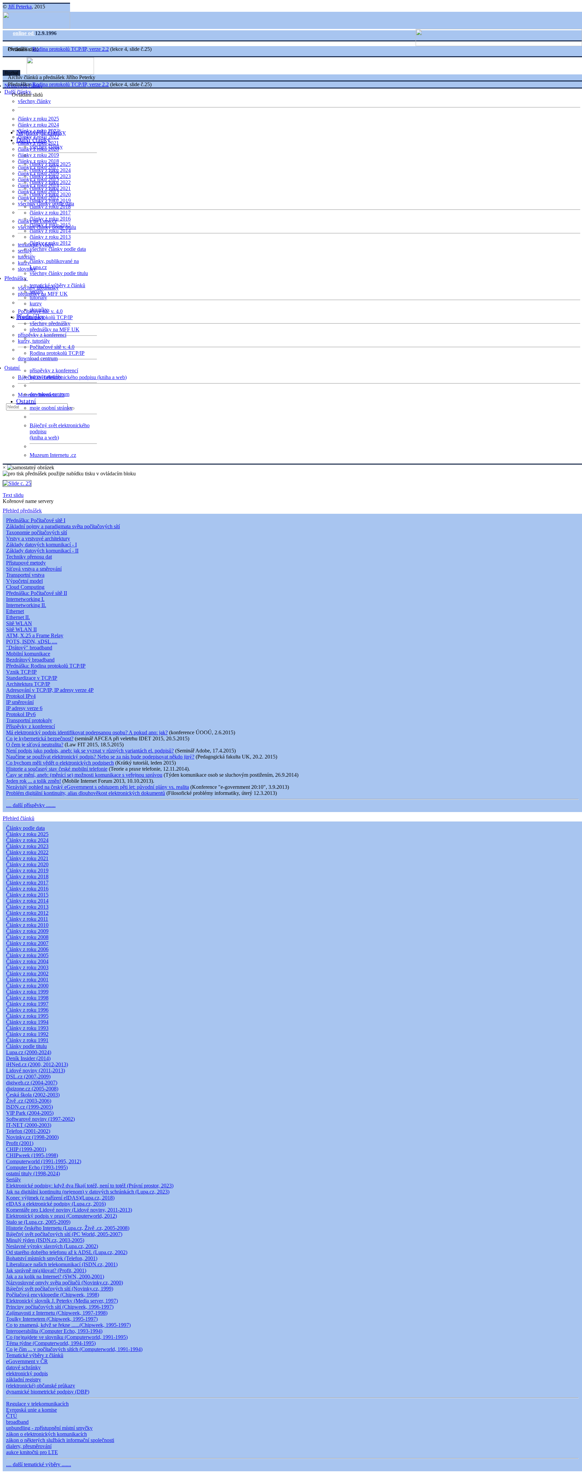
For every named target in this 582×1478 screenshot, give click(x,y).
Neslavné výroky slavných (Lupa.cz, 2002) (52, 1246)
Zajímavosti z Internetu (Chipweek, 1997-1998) (56, 1313)
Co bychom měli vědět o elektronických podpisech (60, 763)
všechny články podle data (58, 249)
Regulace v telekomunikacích (37, 1404)
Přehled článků (18, 818)
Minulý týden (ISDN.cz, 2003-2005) (45, 1240)
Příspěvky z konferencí (30, 726)
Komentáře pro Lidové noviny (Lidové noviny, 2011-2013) (69, 1210)
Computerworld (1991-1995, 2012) (43, 1161)
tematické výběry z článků (57, 285)
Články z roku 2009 (27, 931)
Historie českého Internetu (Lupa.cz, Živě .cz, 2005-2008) (67, 1228)
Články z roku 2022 (27, 852)
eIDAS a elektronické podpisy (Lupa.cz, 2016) (56, 1204)
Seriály (13, 1179)
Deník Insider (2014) (28, 1058)
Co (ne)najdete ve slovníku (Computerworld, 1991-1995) (67, 1337)
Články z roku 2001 (27, 979)
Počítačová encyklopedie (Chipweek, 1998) (52, 1295)
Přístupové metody (26, 563)
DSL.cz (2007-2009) (28, 1076)
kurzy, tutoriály (34, 341)
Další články (33, 139)
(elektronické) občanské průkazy (40, 1385)
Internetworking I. (25, 599)
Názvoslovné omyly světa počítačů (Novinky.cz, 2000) (64, 1282)
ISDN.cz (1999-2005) (29, 1107)
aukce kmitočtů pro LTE (32, 1452)
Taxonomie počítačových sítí (36, 532)
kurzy (36, 303)
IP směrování (20, 702)
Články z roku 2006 (27, 949)
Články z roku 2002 (27, 973)
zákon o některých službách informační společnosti (60, 1440)
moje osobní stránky (51, 408)
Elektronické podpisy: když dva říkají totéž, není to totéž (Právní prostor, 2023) (89, 1185)
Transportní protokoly (29, 720)
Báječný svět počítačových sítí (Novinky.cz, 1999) (59, 1288)
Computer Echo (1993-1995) (37, 1167)
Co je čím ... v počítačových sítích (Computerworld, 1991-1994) (74, 1349)
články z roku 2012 (50, 243)
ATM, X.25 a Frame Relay (34, 635)
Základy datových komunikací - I (41, 544)
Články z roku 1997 (27, 1004)
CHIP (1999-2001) (26, 1149)
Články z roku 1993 (27, 1028)
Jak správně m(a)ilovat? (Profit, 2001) (46, 1270)
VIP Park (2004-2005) (30, 1113)
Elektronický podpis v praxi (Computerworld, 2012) (61, 1216)
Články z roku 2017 (27, 882)
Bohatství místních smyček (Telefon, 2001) (51, 1258)
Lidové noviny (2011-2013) (35, 1070)
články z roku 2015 (50, 225)
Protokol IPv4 (21, 696)
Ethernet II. (18, 617)
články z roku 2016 (50, 219)
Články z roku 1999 (27, 992)
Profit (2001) (19, 1143)
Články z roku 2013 (27, 907)
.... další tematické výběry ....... (38, 1464)
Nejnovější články (41, 132)
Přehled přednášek (22, 510)
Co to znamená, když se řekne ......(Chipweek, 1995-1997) (68, 1325)
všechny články (34, 101)
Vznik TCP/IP (21, 672)
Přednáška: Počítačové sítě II (36, 593)
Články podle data (25, 828)
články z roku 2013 (50, 237)
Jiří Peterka (20, 6)
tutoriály (26, 257)
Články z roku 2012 (27, 913)
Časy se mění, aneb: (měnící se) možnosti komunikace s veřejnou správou (84, 775)
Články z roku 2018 (27, 876)
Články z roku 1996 (27, 1010)
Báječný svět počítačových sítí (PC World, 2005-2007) (64, 1234)
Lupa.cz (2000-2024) (28, 1052)
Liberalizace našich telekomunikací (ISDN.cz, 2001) (62, 1264)
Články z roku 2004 (27, 961)
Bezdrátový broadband (30, 660)
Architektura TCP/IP (28, 684)
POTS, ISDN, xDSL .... (31, 641)
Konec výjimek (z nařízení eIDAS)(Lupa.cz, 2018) (60, 1198)
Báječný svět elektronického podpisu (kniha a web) (72, 377)
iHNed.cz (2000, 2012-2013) (37, 1064)
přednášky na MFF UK (54, 329)
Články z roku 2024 (27, 840)
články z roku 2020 (50, 194)
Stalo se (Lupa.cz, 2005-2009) (38, 1222)
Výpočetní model (24, 581)
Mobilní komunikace (28, 654)
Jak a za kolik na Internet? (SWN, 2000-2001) (55, 1276)
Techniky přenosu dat (29, 557)
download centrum (38, 358)
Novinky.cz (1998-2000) (32, 1137)
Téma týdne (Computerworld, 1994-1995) (51, 1343)
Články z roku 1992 (27, 1034)
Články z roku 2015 (27, 895)
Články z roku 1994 (27, 1022)
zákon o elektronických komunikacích (46, 1434)
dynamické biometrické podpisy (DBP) (47, 1392)
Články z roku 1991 (27, 1040)
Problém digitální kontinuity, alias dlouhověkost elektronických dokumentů (85, 793)
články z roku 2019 (38, 155)
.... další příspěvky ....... (31, 805)
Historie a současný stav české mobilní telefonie (56, 769)
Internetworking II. (26, 605)
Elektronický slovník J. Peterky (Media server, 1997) (62, 1301)
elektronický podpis (27, 1373)
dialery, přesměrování (29, 1446)
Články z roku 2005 (27, 955)
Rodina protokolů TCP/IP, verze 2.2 (70, 49)
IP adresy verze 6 (24, 708)
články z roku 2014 (50, 231)
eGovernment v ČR (27, 1361)
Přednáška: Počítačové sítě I (35, 520)
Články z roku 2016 (27, 889)
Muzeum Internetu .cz (53, 455)
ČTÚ (11, 1416)
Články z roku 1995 (27, 1016)
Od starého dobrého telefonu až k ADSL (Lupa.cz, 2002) (66, 1252)
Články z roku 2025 (27, 834)
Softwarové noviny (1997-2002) (40, 1119)
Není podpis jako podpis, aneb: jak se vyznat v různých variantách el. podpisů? (90, 750)
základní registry (23, 1379)
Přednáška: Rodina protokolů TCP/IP (46, 666)
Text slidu (13, 495)
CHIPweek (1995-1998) (32, 1155)
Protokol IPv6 (21, 714)
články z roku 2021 (50, 188)
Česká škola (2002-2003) (33, 1095)
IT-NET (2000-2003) (28, 1125)
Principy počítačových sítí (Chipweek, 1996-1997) (60, 1307)
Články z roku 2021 (27, 858)
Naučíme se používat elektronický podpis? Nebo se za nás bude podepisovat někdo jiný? (100, 757)
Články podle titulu (26, 1046)
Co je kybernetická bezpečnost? (39, 738)
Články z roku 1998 (27, 998)
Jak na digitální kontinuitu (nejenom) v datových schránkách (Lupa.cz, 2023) (87, 1192)
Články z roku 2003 (27, 967)
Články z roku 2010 (27, 925)
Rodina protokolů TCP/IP (45, 317)
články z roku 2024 (38, 125)
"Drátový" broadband (29, 647)
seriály (36, 291)
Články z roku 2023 (27, 846)
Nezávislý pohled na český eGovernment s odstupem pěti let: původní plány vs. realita (97, 787)
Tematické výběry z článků (34, 1355)
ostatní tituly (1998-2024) (33, 1173)
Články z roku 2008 (27, 937)
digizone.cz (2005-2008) (32, 1088)
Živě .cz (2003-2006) (28, 1101)
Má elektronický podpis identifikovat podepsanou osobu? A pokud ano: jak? (87, 732)
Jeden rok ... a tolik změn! (33, 781)
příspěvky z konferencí (42, 335)
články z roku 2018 (50, 206)
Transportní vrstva (25, 575)
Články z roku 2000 (27, 985)
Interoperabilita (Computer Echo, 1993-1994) (54, 1331)
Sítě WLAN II (21, 629)
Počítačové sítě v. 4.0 (52, 347)
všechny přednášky (50, 323)
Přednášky (16, 278)
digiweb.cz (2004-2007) (31, 1082)
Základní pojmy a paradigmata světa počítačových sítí (63, 526)
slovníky (27, 269)
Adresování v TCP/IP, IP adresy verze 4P (50, 690)
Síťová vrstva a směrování (34, 569)
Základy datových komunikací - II (42, 550)
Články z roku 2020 (27, 864)
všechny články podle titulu (59, 273)
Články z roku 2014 (27, 901)
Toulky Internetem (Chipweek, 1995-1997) (52, 1319)
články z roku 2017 (50, 212)
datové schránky (23, 1367)
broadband (17, 1422)
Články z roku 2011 (27, 919)
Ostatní (12, 368)
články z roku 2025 (38, 119)
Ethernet (15, 611)
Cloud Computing (25, 587)
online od (24, 33)
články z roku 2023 (50, 176)
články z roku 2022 (50, 182)
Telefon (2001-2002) (28, 1131)
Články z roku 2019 (27, 870)
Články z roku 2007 (27, 943)
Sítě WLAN (19, 623)
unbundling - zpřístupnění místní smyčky (49, 1428)
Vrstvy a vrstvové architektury (38, 538)
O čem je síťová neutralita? (34, 744)
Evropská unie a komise (31, 1410)
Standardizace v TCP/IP (31, 678)
